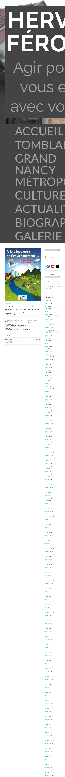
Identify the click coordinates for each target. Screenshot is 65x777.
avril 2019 (47, 535)
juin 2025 (47, 338)
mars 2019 (47, 538)
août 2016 (47, 620)
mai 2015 (47, 660)
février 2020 (47, 508)
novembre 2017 (48, 580)
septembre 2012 (48, 745)
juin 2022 (47, 434)
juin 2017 (47, 594)
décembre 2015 (48, 642)
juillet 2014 (47, 687)
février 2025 (47, 348)
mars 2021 (47, 474)
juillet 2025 (47, 335)
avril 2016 (47, 631)
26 (46, 288)
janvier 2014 (48, 703)
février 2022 (47, 444)
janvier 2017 (48, 607)
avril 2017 (47, 599)
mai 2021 (47, 468)
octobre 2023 (48, 391)
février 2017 (47, 604)
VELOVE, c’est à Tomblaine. (35, 340)
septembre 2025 (48, 330)
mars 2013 (47, 729)
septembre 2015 (48, 649)
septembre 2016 (48, 618)
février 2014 (47, 700)
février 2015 (47, 668)
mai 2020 (47, 500)
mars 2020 (47, 506)
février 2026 (47, 316)
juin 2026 (47, 306)
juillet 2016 (47, 623)
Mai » (59, 290)
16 (54, 283)
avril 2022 (47, 439)
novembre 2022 (48, 420)
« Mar (47, 290)
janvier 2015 (48, 671)
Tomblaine (9, 335)
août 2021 (47, 460)
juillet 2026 (47, 303)
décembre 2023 (48, 386)
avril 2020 (47, 503)
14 (50, 283)
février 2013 (47, 732)
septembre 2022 (48, 426)
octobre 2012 (48, 743)
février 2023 (47, 412)
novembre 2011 (48, 772)
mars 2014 (47, 698)
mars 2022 (47, 442)
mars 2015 (47, 665)
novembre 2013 (48, 708)
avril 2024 (47, 375)
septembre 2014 (48, 681)
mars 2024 (47, 378)
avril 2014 (47, 695)
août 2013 (47, 716)
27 (48, 288)
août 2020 (47, 492)
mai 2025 (47, 340)
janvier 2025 (48, 351)
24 (57, 286)
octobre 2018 (48, 551)
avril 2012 (47, 759)
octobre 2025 (48, 327)
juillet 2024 (47, 367)
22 (52, 286)
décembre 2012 (48, 737)
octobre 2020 (48, 487)
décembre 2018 (48, 546)
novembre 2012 (48, 740)
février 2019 (47, 540)
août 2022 (47, 428)
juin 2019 (47, 530)
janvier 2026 (48, 319)
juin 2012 (47, 753)
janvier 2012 (48, 767)
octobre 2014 (48, 679)
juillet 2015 (47, 655)
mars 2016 (47, 634)
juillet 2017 (47, 591)
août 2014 (47, 684)
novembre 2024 (48, 356)
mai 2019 (47, 532)
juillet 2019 (47, 527)
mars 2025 (47, 346)
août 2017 (47, 588)
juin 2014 (47, 689)
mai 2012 (47, 756)
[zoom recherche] (59, 250)
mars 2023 (47, 410)
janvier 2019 (48, 543)
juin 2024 (47, 370)
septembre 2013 (48, 714)
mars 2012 (47, 761)
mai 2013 (47, 724)
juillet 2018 (47, 559)
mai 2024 (47, 372)
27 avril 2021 (8, 303)
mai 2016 (47, 628)
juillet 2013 (47, 719)
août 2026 (47, 300)
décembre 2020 (48, 482)
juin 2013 (47, 721)
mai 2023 (47, 404)
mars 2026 (47, 314)
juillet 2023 (47, 399)
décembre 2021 (48, 450)
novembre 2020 (48, 484)
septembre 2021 (48, 458)
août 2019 (47, 524)
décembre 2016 (48, 610)
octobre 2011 (48, 775)
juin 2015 (47, 658)
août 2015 (47, 652)
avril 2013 (47, 727)
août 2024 (47, 364)
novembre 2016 (48, 612)
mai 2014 (47, 692)
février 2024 (47, 380)
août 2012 (47, 748)
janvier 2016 (48, 639)
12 (46, 283)
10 (57, 281)
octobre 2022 (48, 423)
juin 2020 (47, 498)
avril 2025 (47, 343)
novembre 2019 (48, 516)
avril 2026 (47, 311)
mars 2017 (47, 602)
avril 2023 (47, 407)
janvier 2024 (48, 383)
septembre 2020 (48, 490)
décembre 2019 (48, 514)
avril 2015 (47, 663)
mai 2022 (47, 436)
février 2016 (47, 636)
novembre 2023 (48, 388)
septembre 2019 (48, 522)
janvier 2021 (48, 479)
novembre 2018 (48, 548)
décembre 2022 (48, 418)
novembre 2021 (48, 452)
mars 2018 (47, 570)
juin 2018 (47, 562)
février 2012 (47, 764)
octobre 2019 (48, 519)
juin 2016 (47, 626)
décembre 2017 (48, 578)
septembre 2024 (48, 362)
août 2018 (47, 556)
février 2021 (47, 476)
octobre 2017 (48, 583)
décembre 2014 (48, 674)
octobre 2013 (48, 711)
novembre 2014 (48, 676)
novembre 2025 (48, 324)
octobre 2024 (48, 359)
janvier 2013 (48, 735)
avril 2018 (47, 567)
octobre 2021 (48, 455)
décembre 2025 (48, 322)
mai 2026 (47, 308)
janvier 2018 (48, 575)
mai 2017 (47, 596)
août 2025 (47, 332)
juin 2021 (47, 466)
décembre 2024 (48, 354)
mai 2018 (47, 564)
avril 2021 (47, 471)
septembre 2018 (48, 554)
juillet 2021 (47, 463)
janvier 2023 (48, 415)
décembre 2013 (48, 705)
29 (52, 288)
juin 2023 (47, 402)
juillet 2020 (47, 495)
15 (52, 283)
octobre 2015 (48, 647)
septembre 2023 (48, 394)
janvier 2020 (48, 511)
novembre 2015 (48, 644)
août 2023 (47, 396)
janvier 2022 (48, 447)
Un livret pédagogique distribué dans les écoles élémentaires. (13, 341)
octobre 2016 (48, 615)
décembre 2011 (48, 769)
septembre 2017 (48, 586)
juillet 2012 (47, 751)
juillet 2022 (47, 431)
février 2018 (47, 572)
